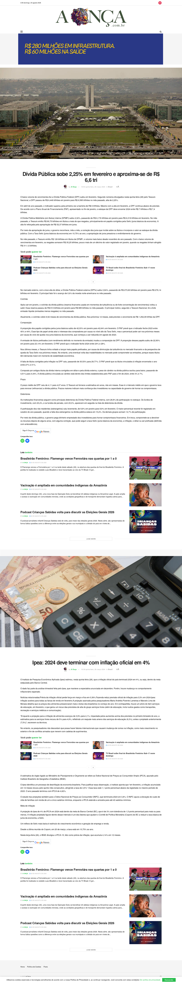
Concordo (169, 980)
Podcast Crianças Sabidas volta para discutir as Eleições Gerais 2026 (60, 268)
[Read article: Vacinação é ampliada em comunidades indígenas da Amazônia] (98, 259)
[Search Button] (161, 32)
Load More (91, 539)
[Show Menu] (21, 32)
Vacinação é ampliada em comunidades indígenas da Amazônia (132, 256)
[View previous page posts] (89, 281)
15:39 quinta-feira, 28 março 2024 (93, 669)
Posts (46, 966)
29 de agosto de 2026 (43, 262)
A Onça (74, 187)
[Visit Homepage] (91, 18)
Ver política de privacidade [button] (150, 980)
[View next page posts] (93, 281)
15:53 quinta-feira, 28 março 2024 (93, 187)
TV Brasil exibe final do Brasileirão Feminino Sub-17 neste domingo (130, 268)
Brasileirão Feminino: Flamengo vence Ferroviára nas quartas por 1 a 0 (61, 257)
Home (22, 966)
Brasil (110, 187)
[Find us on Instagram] (160, 2)
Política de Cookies (34, 966)
